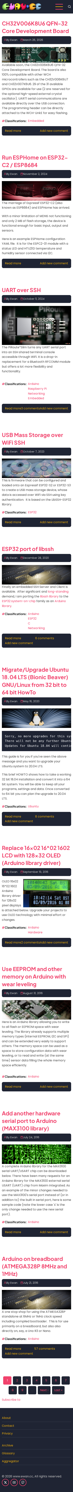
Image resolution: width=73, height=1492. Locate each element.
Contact (8, 1426)
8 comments (44, 816)
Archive (7, 1445)
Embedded (36, 121)
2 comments (30, 942)
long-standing (58, 591)
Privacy (7, 1433)
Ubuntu (33, 806)
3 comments (30, 408)
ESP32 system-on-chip (19, 601)
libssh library (49, 596)
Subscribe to (11, 1400)
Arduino (33, 384)
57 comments (44, 1349)
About (6, 1418)
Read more (13, 131)
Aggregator (10, 1461)
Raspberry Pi (37, 389)
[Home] (22, 6)
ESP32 (32, 512)
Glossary (8, 1453)
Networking (36, 393)
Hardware (35, 932)
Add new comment (54, 131)
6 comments (44, 638)
